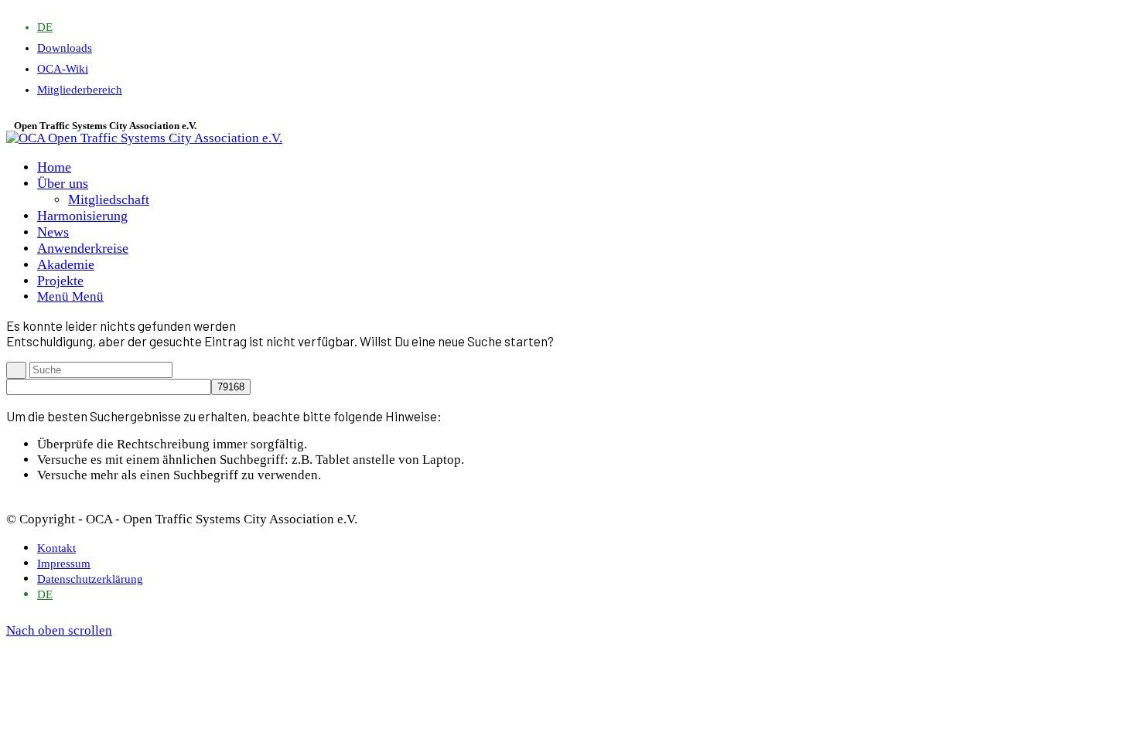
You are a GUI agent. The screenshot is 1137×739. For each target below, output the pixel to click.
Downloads (64, 48)
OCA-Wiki (62, 69)
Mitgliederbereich (79, 89)
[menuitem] (45, 27)
